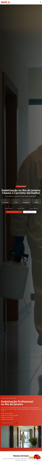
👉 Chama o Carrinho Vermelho (13, 211)
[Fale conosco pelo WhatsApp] (34, 457)
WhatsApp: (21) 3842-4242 (30, 211)
